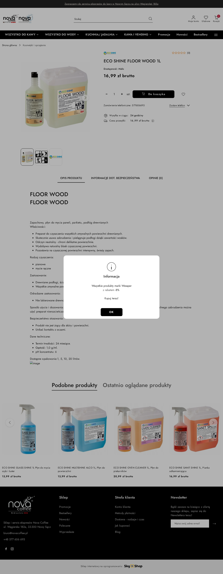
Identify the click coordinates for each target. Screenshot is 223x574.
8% (118, 290)
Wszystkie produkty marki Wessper (112, 286)
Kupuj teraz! (111, 298)
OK (111, 312)
